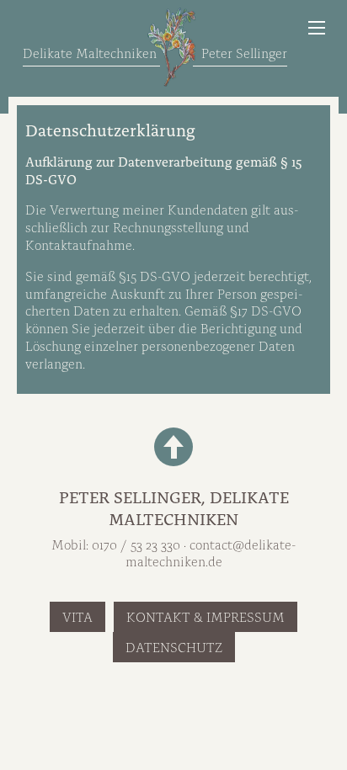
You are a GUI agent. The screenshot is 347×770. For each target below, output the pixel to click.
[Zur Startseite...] (172, 46)
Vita (77, 616)
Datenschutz (173, 646)
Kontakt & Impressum (205, 616)
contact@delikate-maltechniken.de (210, 552)
